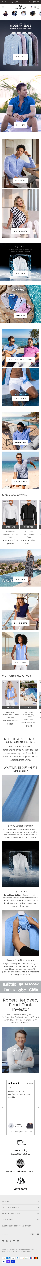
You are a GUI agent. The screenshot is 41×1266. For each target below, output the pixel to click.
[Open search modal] (35, 7)
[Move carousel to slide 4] (23, 65)
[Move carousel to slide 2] (17, 65)
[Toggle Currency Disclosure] (32, 6)
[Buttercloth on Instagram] (7, 1240)
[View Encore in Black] (30, 1126)
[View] (20, 45)
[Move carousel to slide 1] (15, 65)
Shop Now (19, 126)
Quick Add (10, 527)
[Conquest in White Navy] (28, 693)
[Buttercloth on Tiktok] (10, 1240)
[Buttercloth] (20, 7)
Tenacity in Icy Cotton (10, 534)
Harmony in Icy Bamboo (10, 715)
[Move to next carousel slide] (29, 65)
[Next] (38, 1108)
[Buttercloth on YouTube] (14, 1240)
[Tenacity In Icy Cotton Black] (28, 512)
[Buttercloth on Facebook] (3, 1240)
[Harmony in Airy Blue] (10, 693)
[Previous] (2, 1108)
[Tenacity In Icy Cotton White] (10, 512)
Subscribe (34, 1234)
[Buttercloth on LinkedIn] (18, 1240)
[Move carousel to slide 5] (26, 65)
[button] (16, 501)
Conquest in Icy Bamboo (28, 716)
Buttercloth (20, 1249)
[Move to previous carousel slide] (11, 65)
